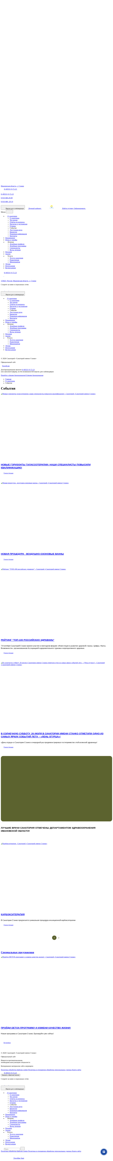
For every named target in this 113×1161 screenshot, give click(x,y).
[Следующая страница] (63, 938)
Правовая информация (18, 234)
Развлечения (14, 260)
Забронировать (6, 1043)
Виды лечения (15, 250)
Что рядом (13, 220)
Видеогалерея (10, 268)
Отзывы (13, 226)
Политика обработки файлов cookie (14, 1070)
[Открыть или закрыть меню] (9, 211)
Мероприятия (15, 262)
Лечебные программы (18, 246)
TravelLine (6, 366)
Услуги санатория (16, 258)
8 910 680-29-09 (7, 198)
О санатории (12, 216)
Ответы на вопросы (17, 222)
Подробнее (21, 1043)
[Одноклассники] (3, 290)
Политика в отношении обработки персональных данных (50, 1070)
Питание (8, 252)
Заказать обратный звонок (10, 1075)
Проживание (10, 238)
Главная (8, 379)
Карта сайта (76, 1070)
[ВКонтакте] (7, 290)
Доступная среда (16, 230)
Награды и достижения (18, 224)
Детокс (8, 264)
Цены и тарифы (11, 240)
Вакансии (13, 232)
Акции (7, 254)
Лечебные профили (17, 244)
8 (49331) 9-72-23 (7, 194)
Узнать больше (8, 473)
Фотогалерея (10, 266)
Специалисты (15, 248)
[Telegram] (5, 192)
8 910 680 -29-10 (7, 202)
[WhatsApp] (2, 192)
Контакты (13, 236)
